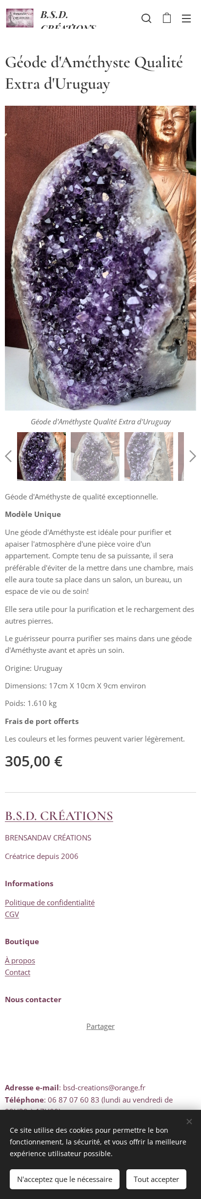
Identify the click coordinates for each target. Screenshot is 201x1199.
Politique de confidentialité (50, 902)
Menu (186, 18)
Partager (100, 1026)
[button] (146, 18)
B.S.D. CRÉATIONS (59, 816)
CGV (12, 914)
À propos (20, 960)
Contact (17, 972)
